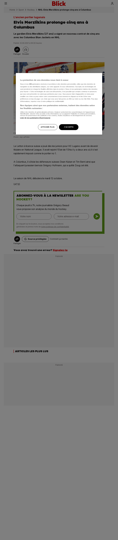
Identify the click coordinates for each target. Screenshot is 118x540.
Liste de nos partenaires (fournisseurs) (35, 118)
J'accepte (68, 127)
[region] (59, 104)
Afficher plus (47, 127)
